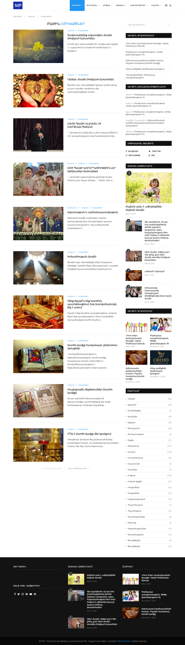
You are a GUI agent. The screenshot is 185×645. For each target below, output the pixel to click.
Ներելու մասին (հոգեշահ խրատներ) (90, 79)
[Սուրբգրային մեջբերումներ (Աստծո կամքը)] (38, 400)
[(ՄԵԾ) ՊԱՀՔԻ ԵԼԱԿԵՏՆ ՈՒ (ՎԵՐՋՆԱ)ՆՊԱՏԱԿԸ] (38, 135)
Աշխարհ (120, 5)
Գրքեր (149, 440)
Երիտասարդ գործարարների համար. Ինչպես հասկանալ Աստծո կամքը (145, 61)
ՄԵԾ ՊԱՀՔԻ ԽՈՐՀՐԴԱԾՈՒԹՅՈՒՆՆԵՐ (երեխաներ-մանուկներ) (91, 169)
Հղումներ (149, 469)
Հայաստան (149, 463)
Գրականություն (149, 434)
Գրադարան (92, 5)
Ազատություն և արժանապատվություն (92, 212)
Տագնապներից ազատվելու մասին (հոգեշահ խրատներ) (89, 36)
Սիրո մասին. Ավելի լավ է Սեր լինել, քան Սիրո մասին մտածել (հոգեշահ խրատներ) (157, 256)
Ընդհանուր (72, 208)
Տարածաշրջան (149, 534)
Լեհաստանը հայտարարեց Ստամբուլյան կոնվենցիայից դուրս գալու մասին (158, 293)
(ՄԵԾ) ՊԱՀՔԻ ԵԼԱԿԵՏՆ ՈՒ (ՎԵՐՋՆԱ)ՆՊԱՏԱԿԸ (84, 125)
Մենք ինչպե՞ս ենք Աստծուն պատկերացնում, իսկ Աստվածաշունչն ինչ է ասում (92, 304)
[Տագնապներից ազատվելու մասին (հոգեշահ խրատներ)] (38, 46)
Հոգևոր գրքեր (149, 481)
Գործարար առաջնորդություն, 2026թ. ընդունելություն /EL (144, 53)
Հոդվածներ (83, 30)
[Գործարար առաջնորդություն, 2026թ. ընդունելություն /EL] (161, 325)
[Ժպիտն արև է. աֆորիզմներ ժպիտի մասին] (149, 188)
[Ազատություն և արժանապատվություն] (38, 223)
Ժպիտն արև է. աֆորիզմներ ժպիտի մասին (144, 208)
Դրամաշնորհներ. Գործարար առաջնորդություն (140, 76)
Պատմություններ (149, 516)
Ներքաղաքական (149, 499)
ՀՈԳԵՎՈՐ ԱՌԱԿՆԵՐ (155, 271)
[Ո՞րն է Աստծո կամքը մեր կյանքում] (38, 445)
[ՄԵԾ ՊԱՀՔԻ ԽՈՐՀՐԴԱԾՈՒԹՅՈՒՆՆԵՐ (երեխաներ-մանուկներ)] (38, 179)
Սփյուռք (149, 522)
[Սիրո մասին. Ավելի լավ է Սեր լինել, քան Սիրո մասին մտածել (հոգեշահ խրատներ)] (134, 256)
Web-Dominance (124, 641)
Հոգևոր (76, 5)
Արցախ (106, 5)
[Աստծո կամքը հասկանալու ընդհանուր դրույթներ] (38, 356)
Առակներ (149, 416)
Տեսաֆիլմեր (149, 540)
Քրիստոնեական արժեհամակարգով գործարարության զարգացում (145, 123)
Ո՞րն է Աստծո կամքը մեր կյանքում (89, 433)
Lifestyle (149, 398)
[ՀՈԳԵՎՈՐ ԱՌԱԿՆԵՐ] (134, 275)
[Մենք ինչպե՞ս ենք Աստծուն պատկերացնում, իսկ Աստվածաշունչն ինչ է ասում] (38, 312)
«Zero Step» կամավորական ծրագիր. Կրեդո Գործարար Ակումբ (135, 339)
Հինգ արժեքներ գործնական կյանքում (145, 69)
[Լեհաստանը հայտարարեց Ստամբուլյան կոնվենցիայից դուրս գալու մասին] (134, 291)
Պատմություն (149, 511)
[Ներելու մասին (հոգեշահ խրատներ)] (38, 90)
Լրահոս (155, 5)
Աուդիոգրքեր (149, 410)
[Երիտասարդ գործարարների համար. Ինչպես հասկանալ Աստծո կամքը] (136, 357)
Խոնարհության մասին (81, 256)
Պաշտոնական (149, 505)
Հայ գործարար (137, 5)
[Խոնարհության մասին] (38, 268)
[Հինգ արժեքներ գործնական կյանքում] (161, 357)
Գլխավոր (17, 16)
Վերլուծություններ (149, 528)
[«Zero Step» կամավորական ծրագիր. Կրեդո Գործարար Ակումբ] (136, 325)
